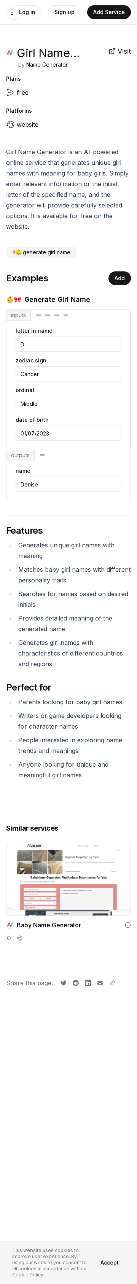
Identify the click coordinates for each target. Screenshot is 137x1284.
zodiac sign (31, 360)
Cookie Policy (27, 1275)
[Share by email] (99, 982)
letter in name (34, 330)
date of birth (32, 420)
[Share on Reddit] (75, 982)
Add (120, 278)
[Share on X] (63, 982)
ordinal (25, 390)
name (23, 471)
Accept (109, 1262)
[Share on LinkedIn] (87, 982)
